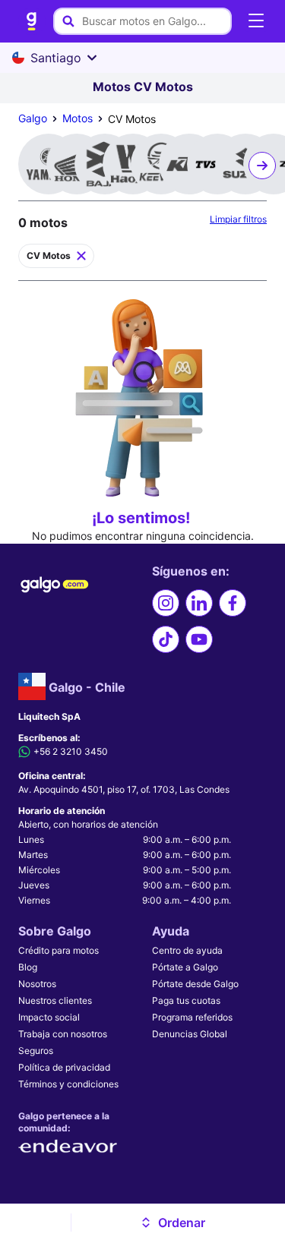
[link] (32, 21)
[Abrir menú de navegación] (256, 21)
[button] (172, 1222)
